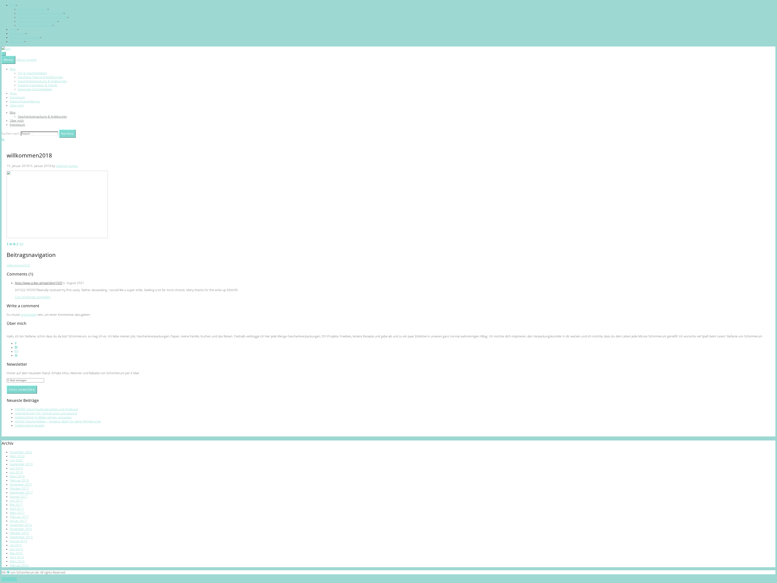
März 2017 (17, 513)
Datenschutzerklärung (25, 37)
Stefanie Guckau (67, 166)
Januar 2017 (18, 521)
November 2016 (21, 529)
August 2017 (18, 496)
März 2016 (17, 561)
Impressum (17, 33)
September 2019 (21, 464)
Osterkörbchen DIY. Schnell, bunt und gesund (46, 413)
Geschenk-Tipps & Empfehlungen (40, 13)
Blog (13, 5)
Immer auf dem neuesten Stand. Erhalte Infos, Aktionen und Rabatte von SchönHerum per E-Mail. (73, 373)
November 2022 (21, 452)
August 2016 (18, 541)
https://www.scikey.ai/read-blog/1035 (38, 283)
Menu (8, 60)
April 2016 (17, 557)
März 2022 (17, 456)
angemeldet (29, 315)
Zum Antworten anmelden (33, 297)
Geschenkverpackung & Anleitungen (42, 17)
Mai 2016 (16, 553)
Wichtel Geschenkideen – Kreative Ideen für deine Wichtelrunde (58, 421)
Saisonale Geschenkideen (35, 25)
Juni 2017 (16, 501)
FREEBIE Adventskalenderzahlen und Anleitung (46, 409)
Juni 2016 (16, 549)
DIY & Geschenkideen (32, 9)
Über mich (17, 41)
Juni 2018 (16, 472)
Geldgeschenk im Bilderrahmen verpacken (43, 417)
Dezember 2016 (21, 525)
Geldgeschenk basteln (30, 425)
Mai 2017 (16, 505)
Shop (13, 29)
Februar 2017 (19, 517)
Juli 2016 (16, 545)
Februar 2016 (19, 565)
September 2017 (21, 492)
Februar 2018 (19, 480)
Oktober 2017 (19, 488)
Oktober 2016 (19, 533)
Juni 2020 (16, 460)
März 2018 (17, 476)
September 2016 (21, 537)
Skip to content (26, 60)
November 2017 (21, 484)
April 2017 (17, 509)
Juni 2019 (16, 468)
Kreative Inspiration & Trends (37, 21)
